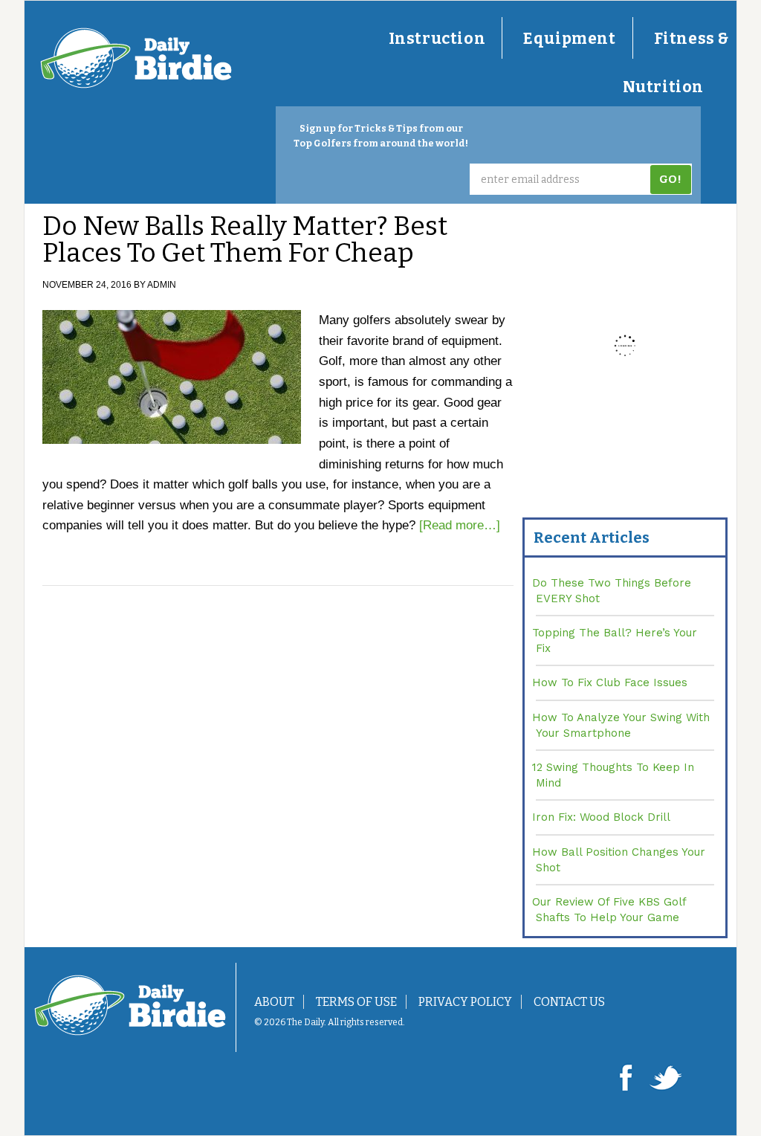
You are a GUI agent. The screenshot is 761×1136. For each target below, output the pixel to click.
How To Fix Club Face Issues (609, 682)
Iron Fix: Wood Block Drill (601, 817)
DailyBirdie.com (136, 58)
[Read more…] (459, 525)
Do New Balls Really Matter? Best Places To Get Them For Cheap (244, 239)
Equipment (569, 38)
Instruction (437, 38)
